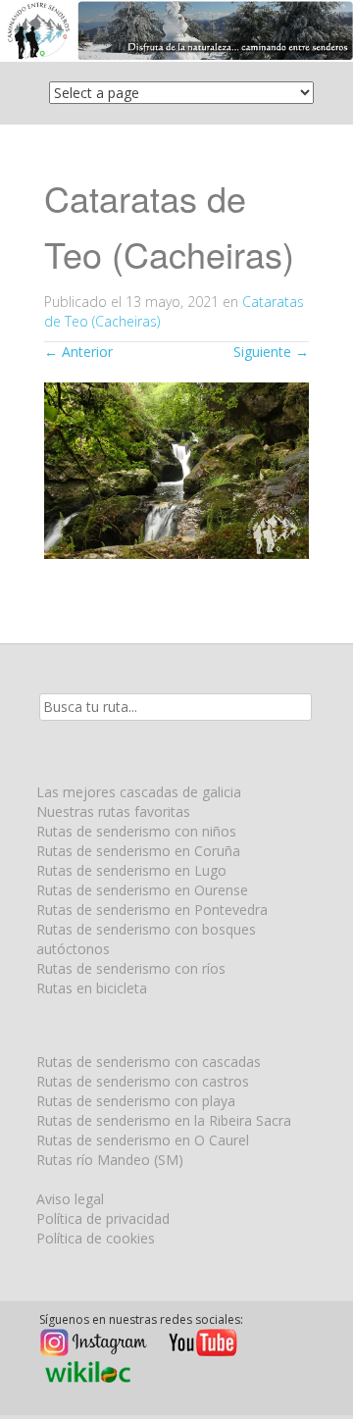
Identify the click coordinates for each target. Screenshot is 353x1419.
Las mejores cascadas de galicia (138, 792)
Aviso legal (70, 1199)
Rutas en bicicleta (91, 988)
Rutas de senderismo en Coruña (138, 850)
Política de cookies (95, 1238)
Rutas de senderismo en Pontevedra (152, 909)
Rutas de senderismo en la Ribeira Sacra (163, 1120)
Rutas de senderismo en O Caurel (142, 1140)
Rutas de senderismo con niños (136, 831)
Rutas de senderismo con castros (142, 1081)
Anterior (78, 351)
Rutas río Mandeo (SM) (109, 1159)
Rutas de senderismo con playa (135, 1100)
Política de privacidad (103, 1218)
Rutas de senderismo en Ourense (142, 890)
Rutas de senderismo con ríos (131, 968)
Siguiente (271, 351)
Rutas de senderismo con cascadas (148, 1061)
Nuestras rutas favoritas (113, 811)
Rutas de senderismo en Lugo (131, 870)
